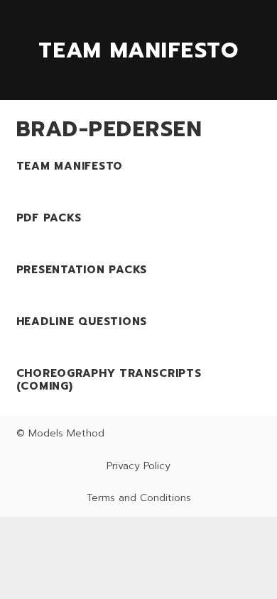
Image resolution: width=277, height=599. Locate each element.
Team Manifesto (70, 166)
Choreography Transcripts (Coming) (109, 380)
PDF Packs (49, 218)
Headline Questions (82, 321)
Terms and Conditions (139, 497)
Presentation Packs (82, 269)
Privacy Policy (138, 465)
